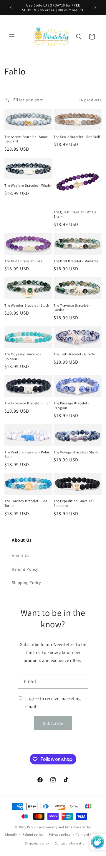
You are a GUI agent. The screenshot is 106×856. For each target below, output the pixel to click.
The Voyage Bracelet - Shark (76, 452)
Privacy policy (60, 834)
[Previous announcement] (10, 7)
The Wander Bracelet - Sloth (26, 305)
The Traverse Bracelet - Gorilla (72, 307)
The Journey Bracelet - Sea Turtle (25, 503)
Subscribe (53, 723)
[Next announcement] (95, 7)
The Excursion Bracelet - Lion (27, 403)
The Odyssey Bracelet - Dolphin (22, 356)
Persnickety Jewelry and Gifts (49, 827)
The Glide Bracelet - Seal (24, 261)
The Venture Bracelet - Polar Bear (26, 454)
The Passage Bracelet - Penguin (72, 405)
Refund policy (32, 834)
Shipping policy (37, 843)
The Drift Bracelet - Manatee (76, 261)
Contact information (71, 843)
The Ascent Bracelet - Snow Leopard (26, 139)
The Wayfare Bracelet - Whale (27, 185)
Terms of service (88, 834)
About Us (20, 555)
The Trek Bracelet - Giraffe (74, 354)
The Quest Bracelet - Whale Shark (75, 214)
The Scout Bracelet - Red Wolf (77, 136)
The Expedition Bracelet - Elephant (74, 503)
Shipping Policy (26, 582)
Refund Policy (25, 569)
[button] (11, 36)
